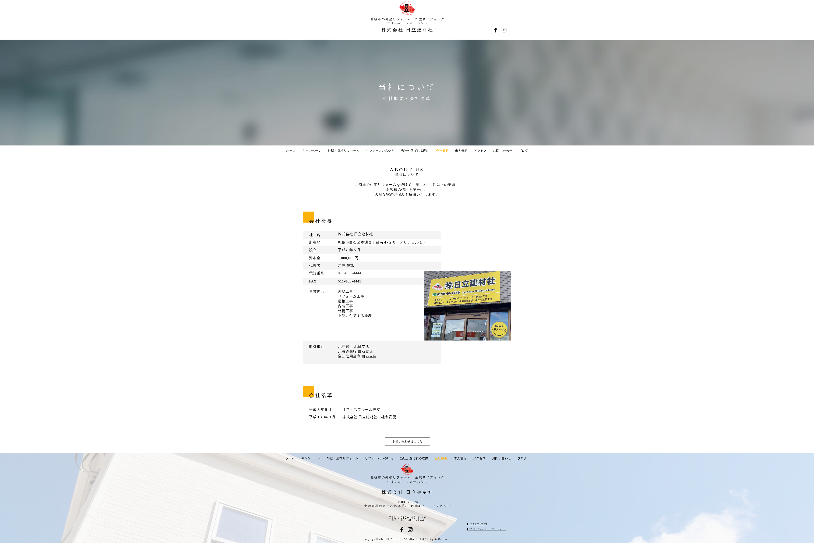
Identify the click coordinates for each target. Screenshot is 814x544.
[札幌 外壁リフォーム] (410, 529)
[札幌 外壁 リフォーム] (504, 30)
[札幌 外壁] (495, 30)
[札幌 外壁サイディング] (402, 529)
